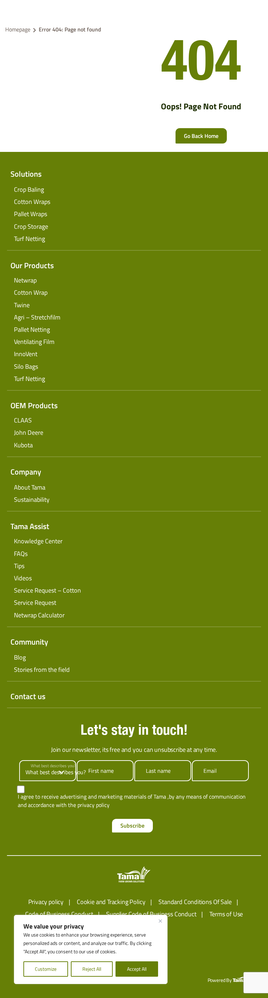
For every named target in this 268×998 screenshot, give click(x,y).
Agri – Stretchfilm (37, 317)
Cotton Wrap (30, 292)
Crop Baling (29, 189)
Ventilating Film (34, 341)
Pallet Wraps (30, 214)
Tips (19, 566)
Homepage (17, 29)
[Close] (160, 921)
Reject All (91, 969)
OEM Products (34, 405)
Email (210, 770)
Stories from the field (42, 669)
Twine (22, 305)
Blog (20, 657)
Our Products (32, 265)
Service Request (35, 602)
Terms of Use (226, 914)
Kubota (23, 445)
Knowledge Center (38, 541)
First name (101, 770)
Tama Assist (29, 526)
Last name (158, 770)
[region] (91, 949)
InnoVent (25, 354)
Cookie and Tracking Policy (111, 901)
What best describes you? (53, 766)
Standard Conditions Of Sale (194, 901)
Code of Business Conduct (59, 914)
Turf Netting (29, 238)
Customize (46, 969)
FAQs (21, 553)
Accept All (137, 969)
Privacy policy (46, 901)
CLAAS (23, 420)
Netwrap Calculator (39, 615)
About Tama (29, 487)
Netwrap (25, 280)
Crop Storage (31, 226)
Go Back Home (201, 136)
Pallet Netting (32, 329)
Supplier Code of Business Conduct (151, 914)
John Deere (28, 432)
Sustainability (32, 499)
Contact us (27, 696)
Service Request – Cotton (47, 590)
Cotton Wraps (32, 201)
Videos (23, 578)
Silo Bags (26, 366)
